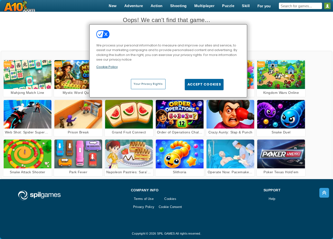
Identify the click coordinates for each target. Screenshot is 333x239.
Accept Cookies (204, 84)
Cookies (170, 199)
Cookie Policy (107, 67)
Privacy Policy (143, 207)
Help (272, 199)
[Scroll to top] (324, 193)
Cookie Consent (170, 207)
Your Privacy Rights (148, 84)
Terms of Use (144, 199)
